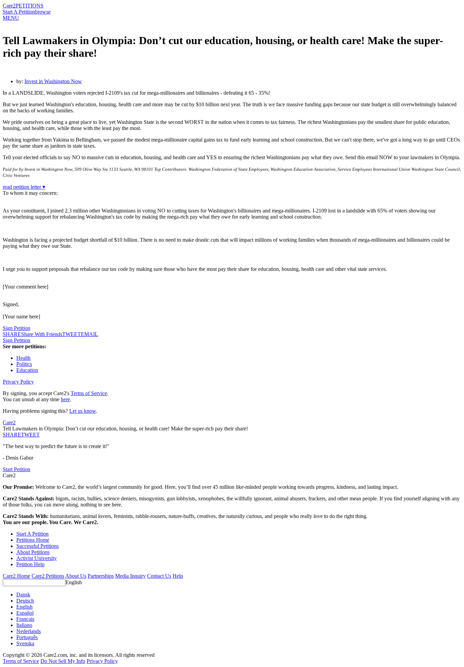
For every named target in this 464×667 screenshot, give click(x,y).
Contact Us (159, 576)
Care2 (9, 5)
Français (25, 619)
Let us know (82, 411)
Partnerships (101, 576)
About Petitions (33, 552)
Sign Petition (16, 328)
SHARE (12, 435)
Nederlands (28, 631)
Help (178, 576)
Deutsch (25, 601)
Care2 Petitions (48, 576)
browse (43, 12)
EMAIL (89, 334)
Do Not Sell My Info (62, 661)
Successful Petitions (37, 546)
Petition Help (30, 564)
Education (27, 370)
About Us (75, 576)
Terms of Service (89, 393)
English (74, 582)
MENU (11, 18)
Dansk (23, 594)
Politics (24, 364)
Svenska (25, 643)
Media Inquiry (130, 576)
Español (25, 613)
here (65, 399)
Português (27, 637)
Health (23, 358)
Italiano (24, 625)
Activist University (36, 558)
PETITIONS (29, 5)
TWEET (71, 334)
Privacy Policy (18, 382)
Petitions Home (32, 540)
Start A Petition (19, 12)
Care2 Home (16, 576)
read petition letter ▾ (24, 187)
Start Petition (16, 469)
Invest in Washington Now (53, 81)
